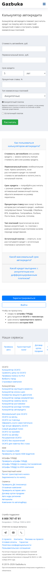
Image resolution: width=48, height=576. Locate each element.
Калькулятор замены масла (14, 400)
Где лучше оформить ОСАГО (15, 425)
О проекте (6, 539)
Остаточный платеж (13, 113)
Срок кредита (8, 68)
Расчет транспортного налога (15, 474)
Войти (24, 304)
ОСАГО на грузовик (11, 431)
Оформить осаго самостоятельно (17, 423)
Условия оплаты (9, 542)
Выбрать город (9, 378)
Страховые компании (12, 381)
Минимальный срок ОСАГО (14, 414)
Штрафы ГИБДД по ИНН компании (18, 467)
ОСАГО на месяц (9, 417)
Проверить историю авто (13, 490)
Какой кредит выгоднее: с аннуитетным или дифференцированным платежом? (24, 273)
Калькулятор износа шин (13, 392)
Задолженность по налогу (14, 477)
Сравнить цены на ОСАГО (14, 372)
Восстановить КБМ (10, 451)
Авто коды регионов (11, 496)
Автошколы (7, 499)
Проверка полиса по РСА (13, 375)
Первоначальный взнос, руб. (15, 55)
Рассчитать (10, 122)
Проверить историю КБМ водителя (18, 454)
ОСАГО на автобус (10, 434)
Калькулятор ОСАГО (11, 370)
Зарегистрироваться (24, 298)
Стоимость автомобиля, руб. (15, 43)
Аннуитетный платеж (14, 102)
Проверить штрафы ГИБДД (14, 461)
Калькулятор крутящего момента (17, 389)
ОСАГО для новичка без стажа (16, 443)
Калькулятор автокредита (14, 409)
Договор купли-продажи (39, 348)
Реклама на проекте (34, 539)
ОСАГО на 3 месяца (11, 420)
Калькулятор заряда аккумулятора (18, 398)
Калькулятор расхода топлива (16, 406)
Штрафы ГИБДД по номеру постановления (21, 464)
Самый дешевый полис (12, 429)
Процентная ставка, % (12, 79)
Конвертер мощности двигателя (17, 395)
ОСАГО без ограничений (13, 440)
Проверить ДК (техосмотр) (14, 484)
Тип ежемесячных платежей (15, 90)
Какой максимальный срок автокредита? (24, 258)
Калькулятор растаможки (13, 403)
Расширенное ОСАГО (11, 437)
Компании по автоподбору (14, 502)
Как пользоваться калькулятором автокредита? (24, 144)
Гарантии (23, 542)
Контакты (18, 539)
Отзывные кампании (11, 487)
